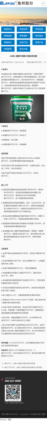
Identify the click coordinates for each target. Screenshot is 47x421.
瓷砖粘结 (39, 29)
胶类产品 (23, 42)
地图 (9, 420)
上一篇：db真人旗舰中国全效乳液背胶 (18, 363)
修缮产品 (39, 42)
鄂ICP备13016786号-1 (10, 414)
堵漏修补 (8, 42)
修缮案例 (8, 49)
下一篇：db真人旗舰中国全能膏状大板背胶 (21, 367)
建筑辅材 (23, 36)
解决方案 (23, 49)
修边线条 (39, 36)
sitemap (3, 420)
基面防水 (8, 29)
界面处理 (23, 29)
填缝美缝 (8, 36)
